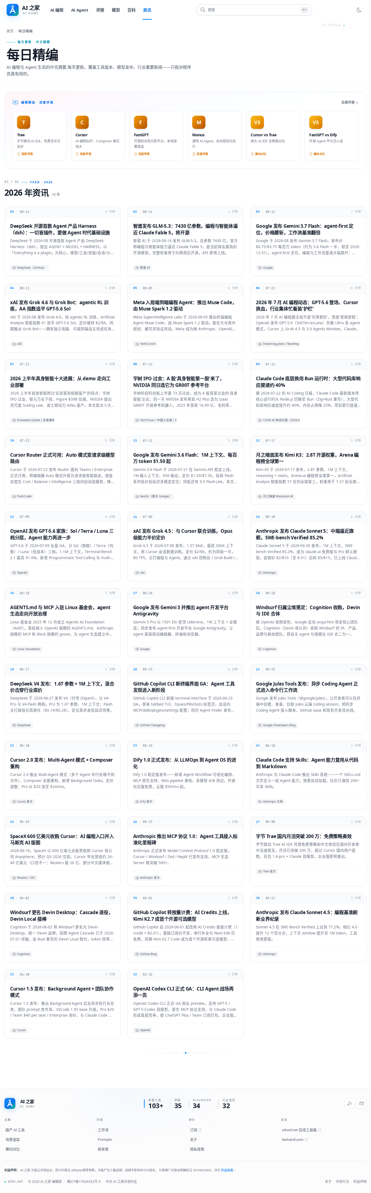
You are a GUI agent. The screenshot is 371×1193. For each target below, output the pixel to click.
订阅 (193, 1129)
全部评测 (348, 102)
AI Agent (79, 10)
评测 (100, 10)
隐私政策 (197, 1149)
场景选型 (12, 1139)
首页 (10, 31)
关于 (193, 1139)
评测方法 (342, 1181)
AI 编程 (56, 10)
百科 (131, 10)
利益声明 (360, 1181)
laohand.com (292, 1139)
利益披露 (227, 1170)
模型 (116, 10)
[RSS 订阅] (350, 1103)
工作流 (103, 1129)
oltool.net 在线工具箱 (299, 1129)
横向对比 (12, 1149)
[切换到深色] (358, 9)
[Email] (362, 1103)
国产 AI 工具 (15, 1129)
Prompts (105, 1139)
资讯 (147, 10)
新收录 (103, 1149)
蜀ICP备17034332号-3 (84, 1181)
